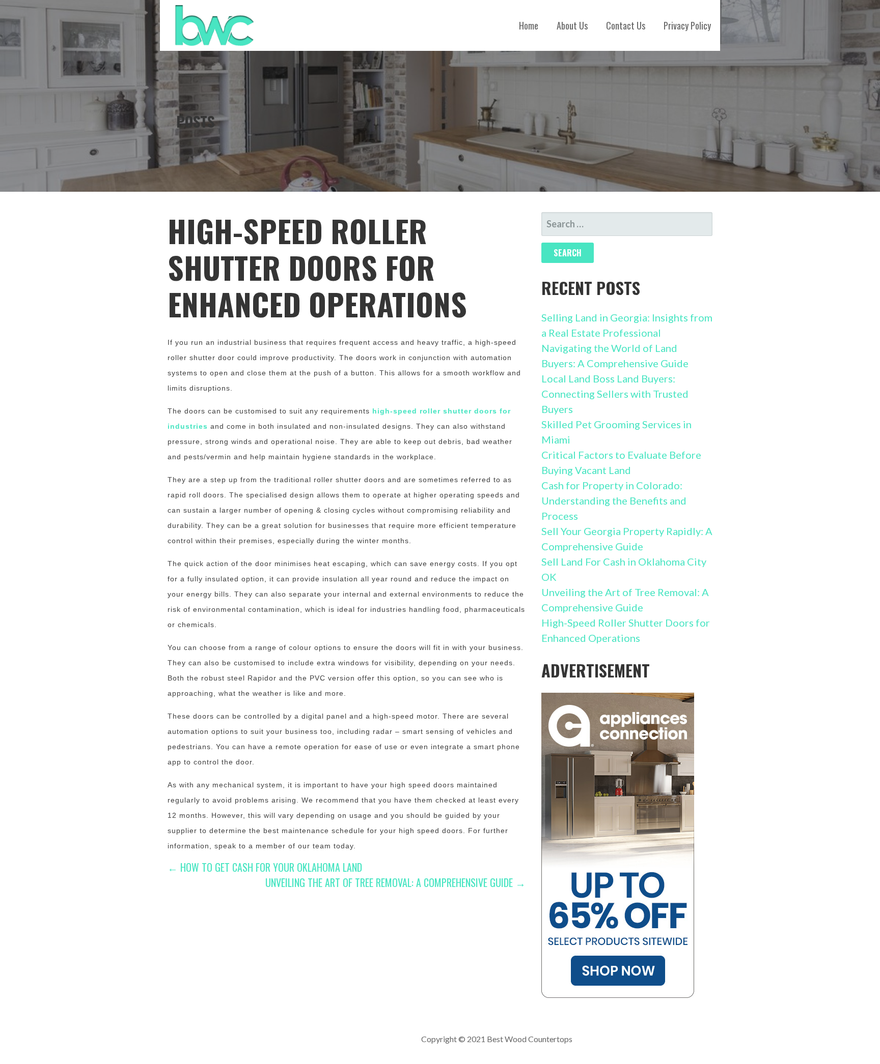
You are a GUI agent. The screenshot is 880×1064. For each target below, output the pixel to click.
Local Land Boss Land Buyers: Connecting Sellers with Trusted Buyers (615, 393)
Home (528, 25)
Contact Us (625, 25)
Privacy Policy (687, 25)
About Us (572, 25)
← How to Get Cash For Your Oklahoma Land (265, 867)
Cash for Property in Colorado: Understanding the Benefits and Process (613, 500)
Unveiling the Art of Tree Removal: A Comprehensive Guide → (395, 882)
